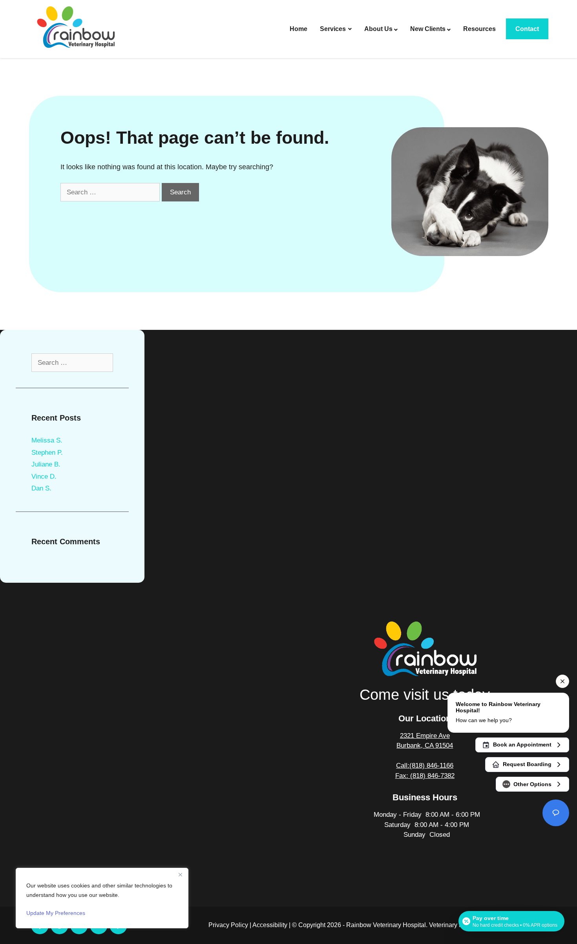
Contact (527, 29)
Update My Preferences (55, 913)
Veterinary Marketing (457, 925)
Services (333, 29)
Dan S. (41, 488)
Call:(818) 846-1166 (424, 765)
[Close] (180, 874)
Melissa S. (46, 440)
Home (298, 29)
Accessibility (269, 925)
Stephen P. (47, 452)
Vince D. (44, 476)
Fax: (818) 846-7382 (425, 775)
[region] (102, 898)
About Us (378, 29)
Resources (479, 29)
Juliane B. (45, 464)
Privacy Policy (228, 925)
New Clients (428, 29)
